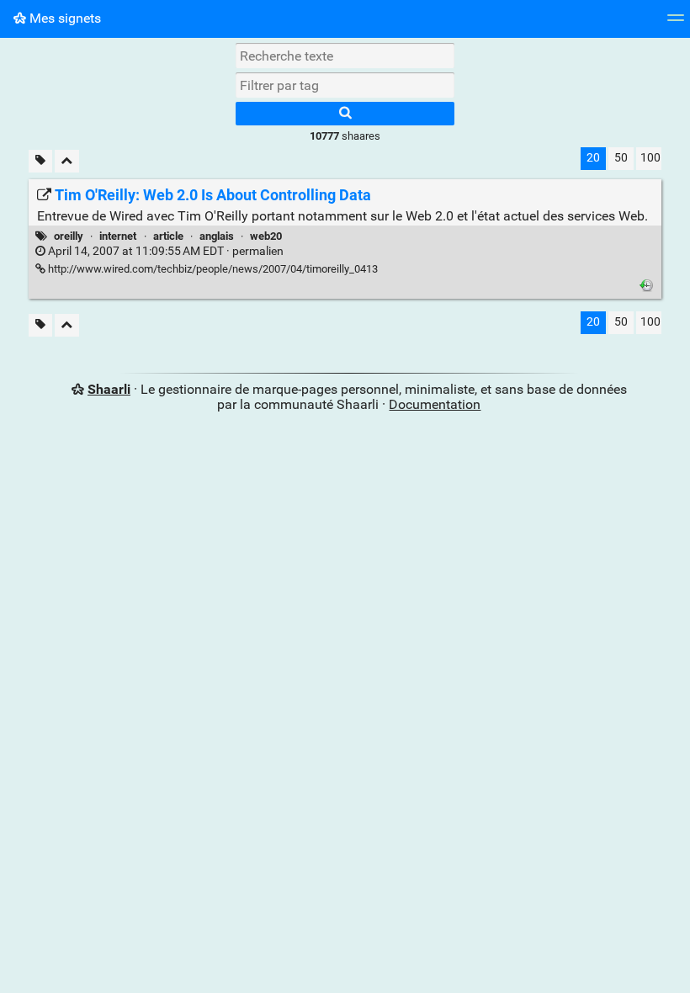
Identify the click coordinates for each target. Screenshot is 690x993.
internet (117, 236)
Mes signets (63, 18)
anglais (216, 236)
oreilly (68, 236)
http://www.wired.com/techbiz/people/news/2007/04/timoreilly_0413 (211, 269)
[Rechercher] (345, 113)
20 (593, 158)
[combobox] (345, 85)
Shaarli (109, 389)
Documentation (434, 404)
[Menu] (675, 23)
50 (621, 158)
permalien (164, 251)
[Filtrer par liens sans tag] (40, 161)
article (168, 236)
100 (650, 158)
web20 (266, 236)
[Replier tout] (67, 161)
